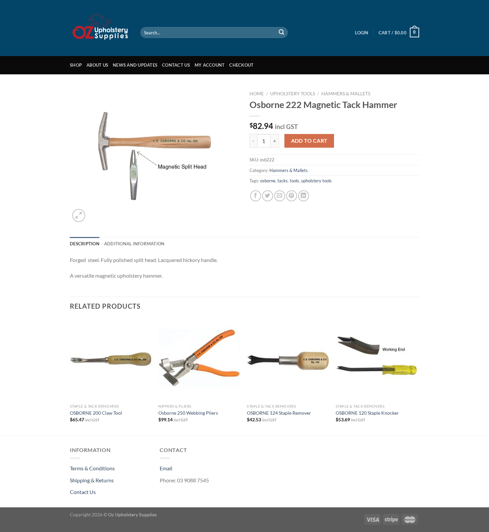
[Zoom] (78, 215)
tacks (282, 180)
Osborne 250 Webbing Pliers (188, 413)
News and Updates (135, 65)
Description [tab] (84, 243)
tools (294, 180)
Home (256, 93)
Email (166, 468)
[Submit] (281, 32)
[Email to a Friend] (279, 195)
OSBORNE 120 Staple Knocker (367, 413)
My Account (210, 65)
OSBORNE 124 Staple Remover (279, 413)
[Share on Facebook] (255, 195)
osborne (267, 180)
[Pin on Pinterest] (291, 195)
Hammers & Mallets (345, 93)
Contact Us (176, 65)
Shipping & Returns (92, 480)
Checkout (241, 65)
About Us (97, 65)
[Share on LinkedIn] (303, 195)
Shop (76, 65)
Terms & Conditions (92, 468)
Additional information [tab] (134, 243)
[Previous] (70, 376)
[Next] (417, 376)
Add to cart (309, 141)
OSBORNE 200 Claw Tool (96, 413)
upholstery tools (316, 180)
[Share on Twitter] (267, 195)
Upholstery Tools (292, 93)
